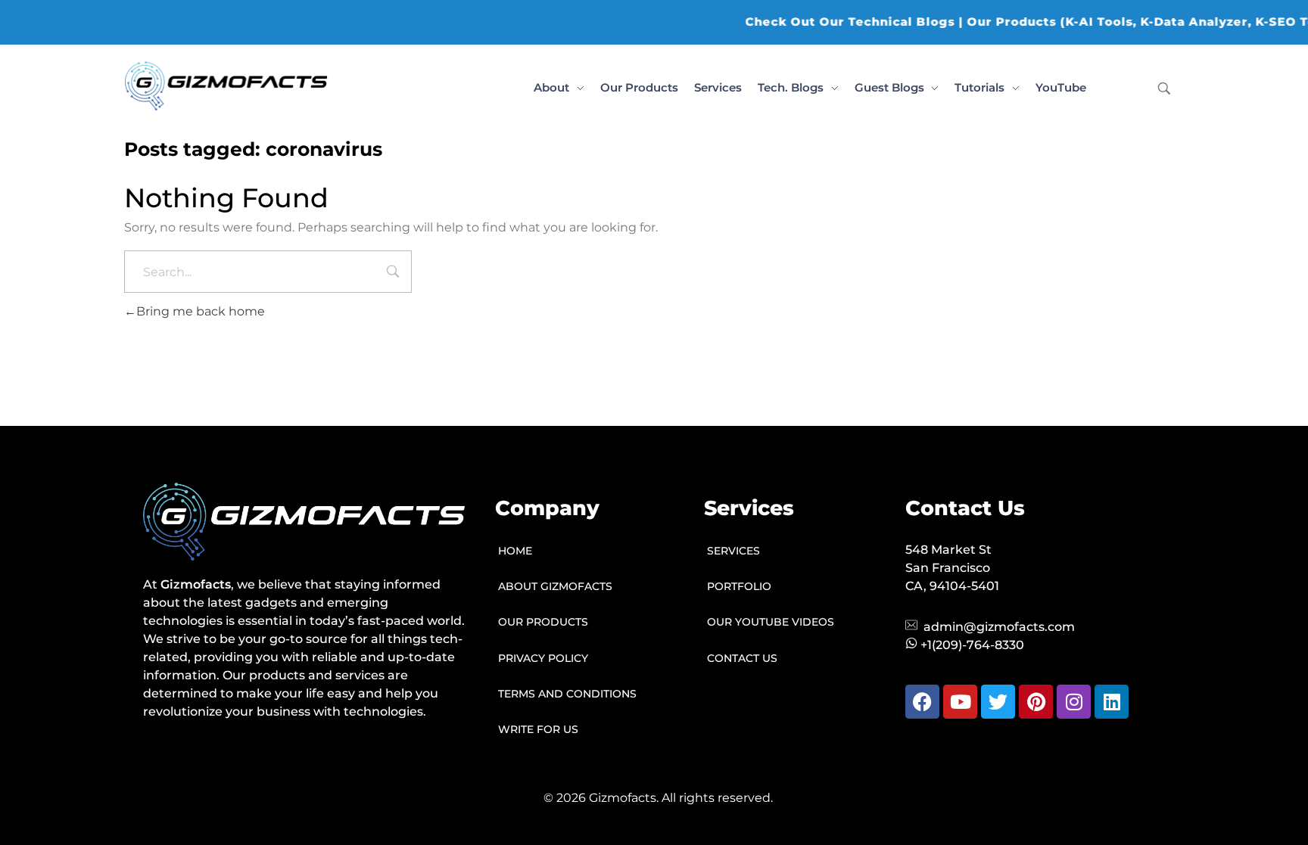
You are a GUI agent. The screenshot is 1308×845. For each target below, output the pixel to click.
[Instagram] (1074, 702)
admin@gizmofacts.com (999, 627)
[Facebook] (922, 702)
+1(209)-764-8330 (972, 645)
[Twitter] (998, 702)
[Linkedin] (1112, 702)
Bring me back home (200, 311)
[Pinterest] (1036, 702)
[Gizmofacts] (226, 85)
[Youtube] (960, 702)
